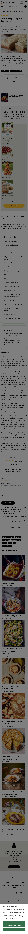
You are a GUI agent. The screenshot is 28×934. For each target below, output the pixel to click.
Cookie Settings (14, 922)
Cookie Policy (17, 918)
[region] (14, 919)
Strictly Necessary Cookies (14, 925)
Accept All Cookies (14, 929)
